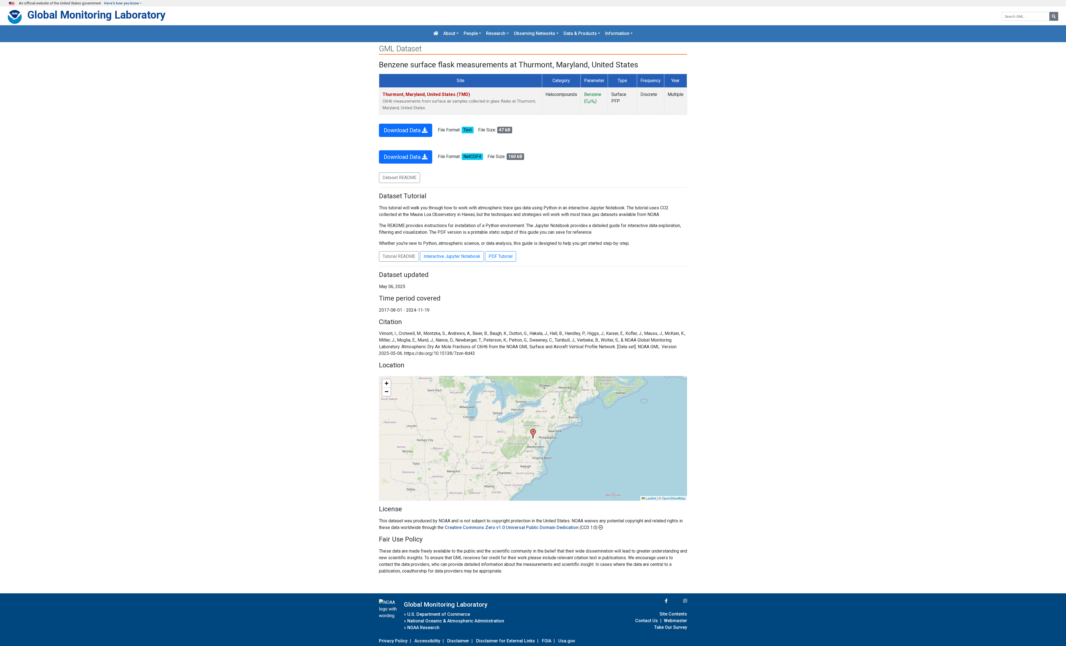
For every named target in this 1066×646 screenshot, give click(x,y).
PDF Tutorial (500, 256)
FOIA (546, 641)
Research (496, 33)
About (449, 33)
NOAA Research (423, 627)
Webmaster (675, 620)
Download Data (403, 130)
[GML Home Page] (436, 33)
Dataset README (399, 177)
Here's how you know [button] (121, 3)
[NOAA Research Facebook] (659, 601)
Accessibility (427, 641)
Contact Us (646, 620)
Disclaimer (458, 641)
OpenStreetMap (674, 498)
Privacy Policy (393, 641)
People (471, 33)
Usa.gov (566, 641)
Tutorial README (399, 256)
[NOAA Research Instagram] (678, 601)
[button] (533, 433)
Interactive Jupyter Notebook (452, 256)
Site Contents (673, 614)
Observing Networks (534, 33)
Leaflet (650, 498)
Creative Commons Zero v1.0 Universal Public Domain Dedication (512, 527)
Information (617, 33)
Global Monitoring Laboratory (96, 15)
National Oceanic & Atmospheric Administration (455, 621)
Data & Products (580, 33)
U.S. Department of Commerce (438, 614)
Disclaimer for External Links (505, 641)
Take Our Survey (670, 627)
